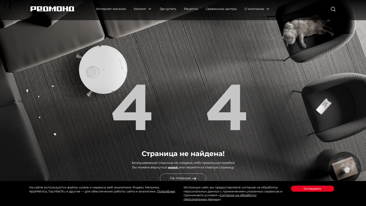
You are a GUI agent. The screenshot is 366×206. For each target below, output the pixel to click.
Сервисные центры (221, 9)
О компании (255, 9)
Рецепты (191, 9)
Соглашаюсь (312, 188)
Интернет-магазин (111, 9)
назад (173, 167)
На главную (181, 178)
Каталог (140, 9)
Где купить (168, 9)
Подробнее (166, 191)
